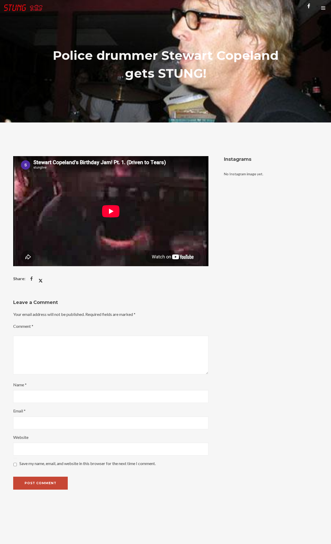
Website (20, 437)
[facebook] (310, 8)
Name (20, 384)
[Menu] (323, 8)
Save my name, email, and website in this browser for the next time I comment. (87, 463)
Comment (23, 326)
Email (19, 410)
